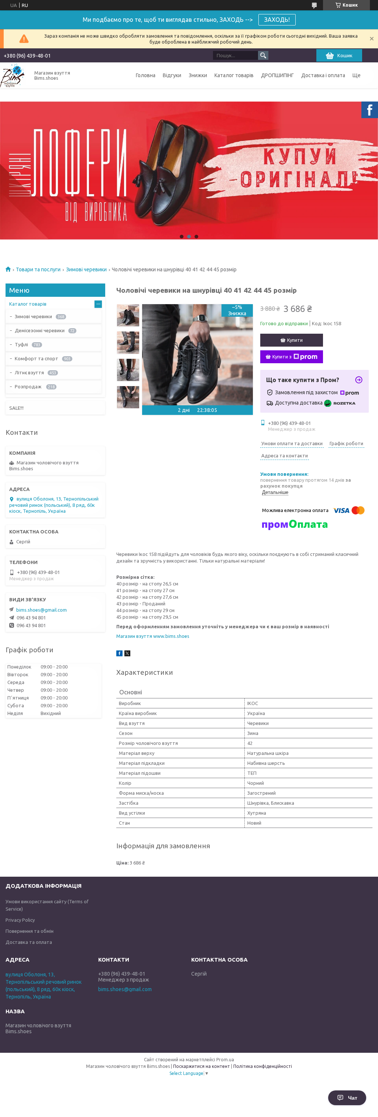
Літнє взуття (29, 372)
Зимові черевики (86, 269)
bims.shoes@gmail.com (41, 609)
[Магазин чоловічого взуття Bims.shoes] (13, 75)
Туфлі (21, 344)
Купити (295, 340)
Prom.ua (225, 1059)
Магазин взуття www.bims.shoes (152, 636)
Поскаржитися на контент (201, 1066)
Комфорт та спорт (36, 358)
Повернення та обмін (30, 931)
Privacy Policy (20, 919)
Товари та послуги (38, 269)
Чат (352, 1098)
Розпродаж (28, 386)
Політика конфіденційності (262, 1066)
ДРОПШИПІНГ (277, 75)
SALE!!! (16, 407)
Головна (145, 75)
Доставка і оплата (323, 75)
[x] (127, 654)
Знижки (198, 75)
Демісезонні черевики (40, 330)
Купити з (282, 356)
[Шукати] (263, 55)
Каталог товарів (234, 75)
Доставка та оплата (29, 942)
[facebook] (119, 654)
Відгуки (172, 75)
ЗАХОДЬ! (277, 19)
